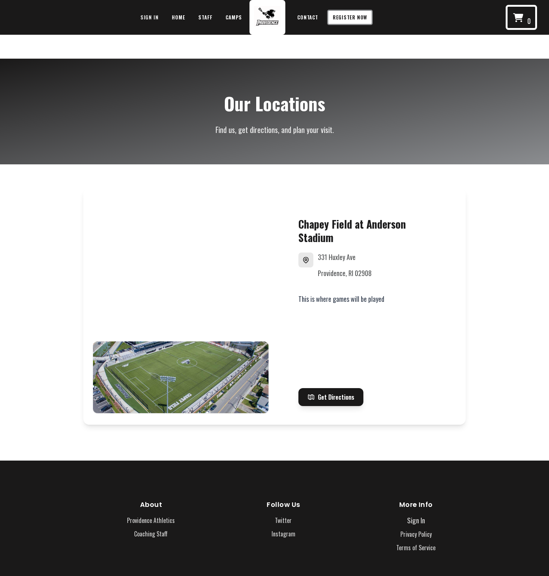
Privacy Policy (416, 534)
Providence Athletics (151, 520)
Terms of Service (415, 547)
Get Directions (336, 397)
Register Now (350, 17)
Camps (234, 17)
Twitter (283, 520)
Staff (205, 17)
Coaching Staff (151, 533)
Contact (307, 17)
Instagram (283, 533)
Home (178, 17)
